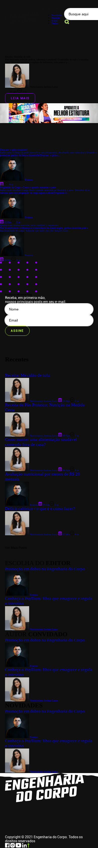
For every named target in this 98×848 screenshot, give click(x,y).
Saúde (55, 20)
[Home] (22, 17)
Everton (33, 737)
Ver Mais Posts (16, 548)
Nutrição (56, 18)
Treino (55, 23)
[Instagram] (13, 846)
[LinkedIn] (24, 846)
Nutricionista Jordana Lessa (43, 771)
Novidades (57, 15)
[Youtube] (19, 846)
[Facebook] (7, 846)
